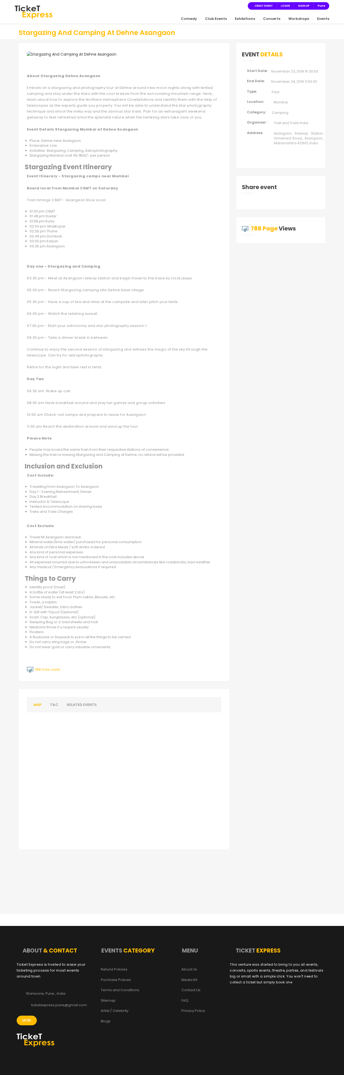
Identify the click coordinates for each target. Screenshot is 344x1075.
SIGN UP (304, 6)
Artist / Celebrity (114, 1010)
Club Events (216, 18)
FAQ (184, 1000)
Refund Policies (114, 969)
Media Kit (189, 979)
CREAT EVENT (264, 6)
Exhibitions (245, 18)
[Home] (33, 12)
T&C (54, 704)
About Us (189, 969)
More (26, 1020)
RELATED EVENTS (82, 704)
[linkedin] (230, 5)
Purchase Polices (116, 979)
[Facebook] (210, 5)
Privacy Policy (193, 1010)
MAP (37, 704)
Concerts (271, 18)
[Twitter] (217, 5)
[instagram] (223, 5)
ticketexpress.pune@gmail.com (59, 1005)
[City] (236, 5)
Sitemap (108, 1000)
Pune (321, 6)
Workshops (298, 18)
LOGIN (285, 6)
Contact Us (190, 990)
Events (323, 18)
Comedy (189, 18)
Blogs (105, 1021)
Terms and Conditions (120, 990)
